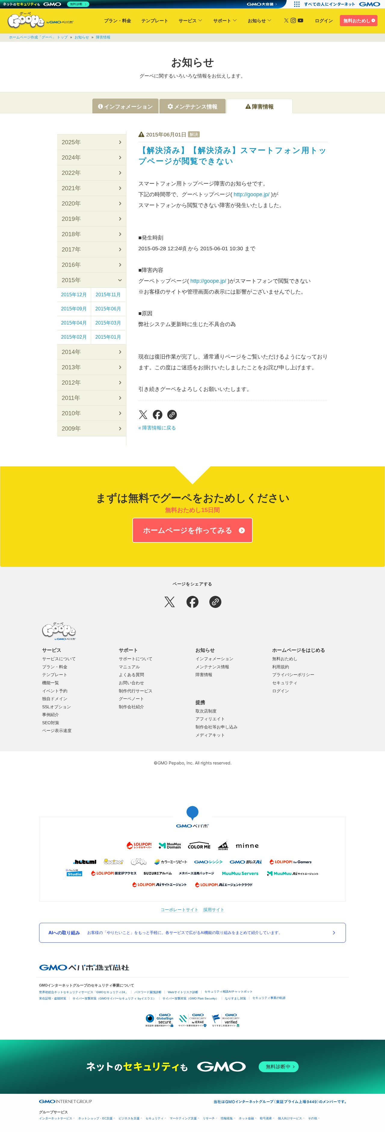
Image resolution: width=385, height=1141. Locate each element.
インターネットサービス (55, 1118)
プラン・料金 (117, 20)
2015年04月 (74, 322)
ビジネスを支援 (129, 1118)
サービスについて (59, 658)
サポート (222, 20)
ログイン (324, 20)
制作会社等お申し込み (217, 727)
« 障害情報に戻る (157, 427)
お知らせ (257, 20)
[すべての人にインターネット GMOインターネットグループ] (343, 4)
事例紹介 (50, 714)
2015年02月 (74, 337)
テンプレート (154, 20)
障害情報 (103, 37)
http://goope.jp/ (252, 194)
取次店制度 (206, 711)
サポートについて (135, 658)
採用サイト (213, 909)
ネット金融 (246, 1118)
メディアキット (210, 735)
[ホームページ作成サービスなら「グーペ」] (36, 22)
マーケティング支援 (183, 1118)
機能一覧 (50, 682)
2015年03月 (108, 322)
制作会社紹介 (131, 706)
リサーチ (209, 1118)
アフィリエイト (210, 718)
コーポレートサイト (180, 909)
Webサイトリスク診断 (183, 992)
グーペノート (131, 698)
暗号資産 (266, 1118)
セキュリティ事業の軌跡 (268, 997)
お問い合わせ (131, 682)
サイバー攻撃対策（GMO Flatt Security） (190, 998)
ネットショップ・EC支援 (95, 1118)
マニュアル (129, 666)
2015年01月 (108, 337)
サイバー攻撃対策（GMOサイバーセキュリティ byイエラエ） (114, 998)
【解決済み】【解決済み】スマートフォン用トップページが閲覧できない (232, 156)
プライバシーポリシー (293, 674)
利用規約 (280, 666)
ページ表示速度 (57, 730)
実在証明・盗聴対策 (52, 998)
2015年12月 (74, 294)
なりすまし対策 (235, 998)
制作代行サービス (135, 690)
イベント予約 (54, 690)
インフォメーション (214, 658)
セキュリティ (284, 682)
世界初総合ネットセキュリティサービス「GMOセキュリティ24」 (83, 992)
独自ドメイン (54, 698)
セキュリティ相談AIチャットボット (229, 991)
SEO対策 (50, 722)
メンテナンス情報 (212, 666)
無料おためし (357, 20)
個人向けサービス (290, 1118)
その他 (312, 1118)
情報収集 (227, 1118)
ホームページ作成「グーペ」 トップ (38, 37)
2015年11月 (108, 294)
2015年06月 (108, 308)
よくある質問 (131, 674)
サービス (188, 20)
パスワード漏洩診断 (148, 992)
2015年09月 (74, 308)
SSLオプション (56, 706)
